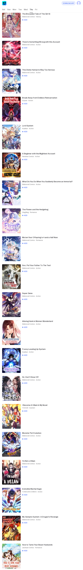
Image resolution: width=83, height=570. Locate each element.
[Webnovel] (4, 3)
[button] (3, 9)
